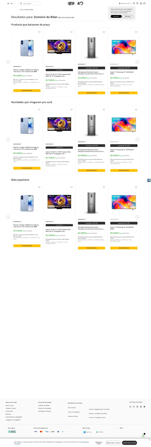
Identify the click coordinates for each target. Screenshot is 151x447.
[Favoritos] (137, 3)
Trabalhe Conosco (11, 408)
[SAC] (144, 3)
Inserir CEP (116, 16)
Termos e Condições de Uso (97, 417)
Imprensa (8, 414)
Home (22, 9)
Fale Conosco (72, 407)
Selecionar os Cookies (98, 442)
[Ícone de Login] (134, 3)
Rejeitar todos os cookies (113, 443)
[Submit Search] (21, 3)
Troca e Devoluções (74, 412)
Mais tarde (127, 16)
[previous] (8, 62)
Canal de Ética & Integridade (14, 417)
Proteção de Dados (44, 405)
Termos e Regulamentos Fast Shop (99, 409)
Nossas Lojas (10, 405)
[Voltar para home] (75, 3)
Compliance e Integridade (13, 420)
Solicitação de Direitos (44, 411)
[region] (75, 443)
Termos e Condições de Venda (98, 413)
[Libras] (149, 180)
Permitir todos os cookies (129, 443)
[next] (138, 62)
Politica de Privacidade (44, 408)
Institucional (9, 411)
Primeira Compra (73, 416)
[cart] (141, 3)
